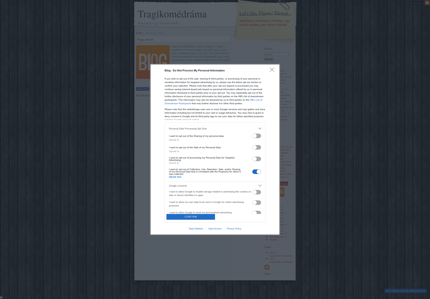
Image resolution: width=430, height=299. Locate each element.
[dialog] (215, 149)
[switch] (256, 136)
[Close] (273, 71)
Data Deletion (196, 228)
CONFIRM (191, 216)
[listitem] (215, 128)
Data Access (215, 228)
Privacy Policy (234, 228)
